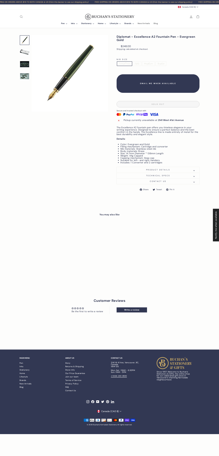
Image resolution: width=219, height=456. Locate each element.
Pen (63, 23)
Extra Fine (124, 63)
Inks (73, 23)
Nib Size (122, 59)
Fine (137, 63)
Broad (161, 63)
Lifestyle (114, 23)
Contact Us (70, 390)
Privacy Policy (72, 383)
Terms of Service (73, 380)
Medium (148, 63)
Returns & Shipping (74, 366)
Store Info (70, 370)
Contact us (158, 181)
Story (67, 363)
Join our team (72, 376)
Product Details (158, 170)
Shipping (121, 49)
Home (101, 23)
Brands (128, 23)
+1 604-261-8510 (119, 376)
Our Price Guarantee (75, 373)
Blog (156, 23)
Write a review (131, 310)
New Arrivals (144, 23)
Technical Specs (158, 175)
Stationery (86, 23)
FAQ (67, 387)
